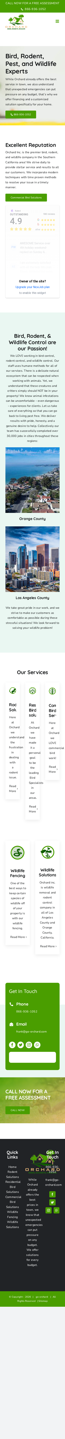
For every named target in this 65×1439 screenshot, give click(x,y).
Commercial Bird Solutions (13, 1202)
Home (12, 1167)
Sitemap (43, 1301)
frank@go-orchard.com (31, 1032)
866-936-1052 (35, 9)
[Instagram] (49, 1210)
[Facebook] (52, 1194)
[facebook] (12, 1045)
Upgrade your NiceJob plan (33, 287)
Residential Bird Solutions (13, 1187)
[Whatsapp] (56, 1210)
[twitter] (20, 1045)
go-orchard (42, 1297)
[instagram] (29, 1045)
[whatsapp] (37, 1045)
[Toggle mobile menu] (58, 21)
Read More (17, 937)
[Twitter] (52, 1202)
